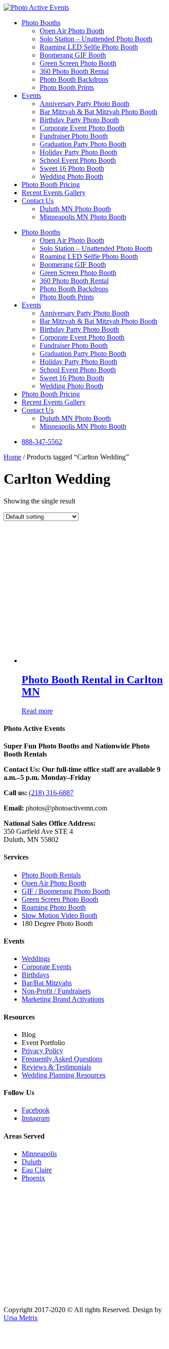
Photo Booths (41, 23)
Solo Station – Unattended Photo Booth (96, 39)
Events (31, 95)
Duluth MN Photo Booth (75, 209)
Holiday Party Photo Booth (78, 152)
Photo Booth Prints (67, 87)
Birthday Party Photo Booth (79, 120)
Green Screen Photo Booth (78, 63)
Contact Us (38, 201)
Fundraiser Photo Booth (74, 136)
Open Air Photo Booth (72, 31)
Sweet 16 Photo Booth (72, 168)
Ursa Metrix (21, 1318)
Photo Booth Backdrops (74, 79)
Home (12, 457)
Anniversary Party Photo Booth (84, 103)
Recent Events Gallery (54, 192)
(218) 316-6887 (51, 793)
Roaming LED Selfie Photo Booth (89, 47)
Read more (37, 711)
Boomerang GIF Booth (73, 55)
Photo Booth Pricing (51, 184)
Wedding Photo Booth (71, 176)
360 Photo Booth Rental (74, 71)
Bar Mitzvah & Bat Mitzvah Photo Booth (98, 112)
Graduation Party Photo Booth (83, 144)
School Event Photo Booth (78, 160)
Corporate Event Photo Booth (82, 128)
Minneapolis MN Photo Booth (83, 217)
